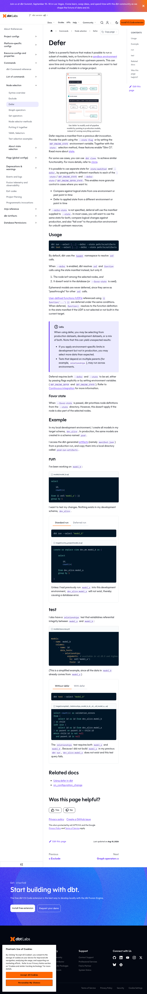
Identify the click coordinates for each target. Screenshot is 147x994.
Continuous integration (62, 388)
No (71, 810)
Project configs (11, 36)
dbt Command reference (18, 69)
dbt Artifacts (10, 215)
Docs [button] (50, 22)
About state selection (15, 148)
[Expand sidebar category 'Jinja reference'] (36, 209)
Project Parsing (14, 197)
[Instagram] (134, 957)
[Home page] (51, 31)
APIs (68, 22)
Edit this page (59, 841)
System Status (85, 970)
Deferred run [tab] (79, 522)
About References (13, 29)
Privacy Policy (55, 828)
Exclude (13, 98)
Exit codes (11, 191)
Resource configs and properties (15, 54)
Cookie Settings (135, 988)
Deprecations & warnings (14, 168)
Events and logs (14, 176)
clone (94, 162)
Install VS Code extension (132, 22)
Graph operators (17, 110)
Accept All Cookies (29, 975)
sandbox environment (105, 56)
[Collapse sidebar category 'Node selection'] (36, 85)
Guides (61, 22)
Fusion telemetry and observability (17, 184)
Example (135, 44)
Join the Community (53, 957)
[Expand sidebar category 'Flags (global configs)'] (36, 158)
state (71, 151)
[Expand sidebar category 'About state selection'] (36, 148)
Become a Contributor (54, 961)
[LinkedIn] (121, 957)
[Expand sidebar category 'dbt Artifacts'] (36, 216)
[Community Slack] (121, 965)
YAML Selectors (17, 133)
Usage (134, 38)
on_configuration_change (67, 785)
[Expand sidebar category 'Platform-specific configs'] (36, 44)
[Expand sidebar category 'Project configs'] (36, 36)
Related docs (134, 63)
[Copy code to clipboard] (115, 244)
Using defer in (63, 781)
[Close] (143, 6)
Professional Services (88, 961)
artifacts (83, 442)
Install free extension (22, 908)
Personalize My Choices (29, 982)
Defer (11, 104)
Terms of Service (72, 828)
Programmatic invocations (19, 202)
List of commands (15, 76)
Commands (10, 63)
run (132, 49)
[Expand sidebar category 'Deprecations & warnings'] (36, 168)
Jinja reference (11, 209)
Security (120, 988)
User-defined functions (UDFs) (65, 298)
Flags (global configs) (17, 157)
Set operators (15, 115)
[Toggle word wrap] (110, 244)
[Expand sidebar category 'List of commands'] (36, 76)
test (132, 55)
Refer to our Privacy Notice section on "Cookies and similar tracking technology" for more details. (28, 966)
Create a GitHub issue (78, 819)
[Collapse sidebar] (21, 864)
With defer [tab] (79, 686)
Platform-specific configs (13, 45)
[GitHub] (114, 957)
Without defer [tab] (62, 686)
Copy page (110, 31)
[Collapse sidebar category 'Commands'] (36, 63)
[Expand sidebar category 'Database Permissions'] (36, 223)
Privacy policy (56, 819)
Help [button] (75, 22)
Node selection (13, 85)
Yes (57, 810)
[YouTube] (127, 957)
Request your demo (49, 908)
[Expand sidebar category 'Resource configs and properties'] (36, 54)
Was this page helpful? (134, 74)
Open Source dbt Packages (56, 965)
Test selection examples (20, 138)
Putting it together (18, 127)
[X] (140, 957)
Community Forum (53, 970)
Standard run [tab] (61, 522)
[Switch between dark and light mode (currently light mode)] (117, 22)
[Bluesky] (114, 964)
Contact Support (86, 957)
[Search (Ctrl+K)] (102, 22)
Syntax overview (17, 92)
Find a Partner (85, 965)
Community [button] (88, 22)
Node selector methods (20, 121)
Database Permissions (15, 222)
